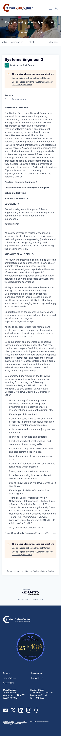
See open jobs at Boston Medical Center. (31, 78)
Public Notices (9, 678)
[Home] (18, 8)
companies (17, 42)
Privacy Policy (37, 678)
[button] (50, 8)
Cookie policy (37, 599)
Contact (6, 673)
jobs (4, 42)
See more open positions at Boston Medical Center (30, 571)
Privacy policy (24, 599)
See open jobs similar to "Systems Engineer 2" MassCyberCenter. (32, 83)
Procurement (37, 673)
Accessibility (8, 683)
